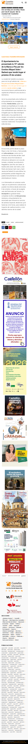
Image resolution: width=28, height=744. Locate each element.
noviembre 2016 (13, 707)
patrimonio (4, 224)
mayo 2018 (22, 697)
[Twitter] (9, 591)
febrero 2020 (11, 687)
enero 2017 (17, 705)
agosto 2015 (4, 715)
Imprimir (5, 232)
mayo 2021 (22, 679)
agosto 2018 (4, 697)
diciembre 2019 (5, 689)
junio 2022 (4, 674)
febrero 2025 (11, 656)
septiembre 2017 (12, 702)
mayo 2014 (15, 722)
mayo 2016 (10, 710)
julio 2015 (10, 715)
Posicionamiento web (21, 742)
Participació (15, 7)
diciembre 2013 (5, 725)
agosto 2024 (13, 659)
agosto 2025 (20, 652)
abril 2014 (22, 722)
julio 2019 (19, 690)
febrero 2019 (4, 694)
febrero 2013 (4, 730)
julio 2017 (4, 703)
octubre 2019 (21, 689)
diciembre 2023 (5, 664)
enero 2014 (17, 723)
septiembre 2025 (12, 652)
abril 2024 (16, 661)
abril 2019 (16, 692)
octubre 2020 (4, 684)
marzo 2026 (10, 649)
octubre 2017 (4, 702)
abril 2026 (4, 649)
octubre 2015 (13, 713)
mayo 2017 (15, 703)
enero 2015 (4, 718)
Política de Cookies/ (11, 742)
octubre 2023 (21, 664)
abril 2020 (22, 685)
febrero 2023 (11, 669)
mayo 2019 (10, 692)
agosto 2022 (13, 672)
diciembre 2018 (18, 694)
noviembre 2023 (13, 664)
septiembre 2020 (12, 684)
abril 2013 (16, 728)
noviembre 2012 (5, 731)
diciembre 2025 (11, 651)
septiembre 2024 (5, 659)
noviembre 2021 (5, 677)
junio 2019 (4, 692)
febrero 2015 (16, 717)
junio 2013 (4, 728)
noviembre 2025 (19, 651)
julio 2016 (19, 708)
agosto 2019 (13, 690)
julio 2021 (10, 679)
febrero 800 (19, 731)
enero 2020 (18, 687)
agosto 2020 (20, 684)
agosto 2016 (13, 708)
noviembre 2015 (5, 713)
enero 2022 (11, 675)
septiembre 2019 (5, 690)
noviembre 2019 (13, 689)
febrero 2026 (17, 649)
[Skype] (22, 591)
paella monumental (19, 222)
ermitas (12, 222)
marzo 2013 (22, 728)
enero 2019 (11, 694)
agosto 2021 (4, 679)
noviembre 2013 (13, 725)
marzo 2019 (22, 692)
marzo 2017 (4, 705)
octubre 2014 (4, 720)
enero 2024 (18, 662)
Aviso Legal (17, 741)
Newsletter (9, 7)
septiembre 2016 (5, 708)
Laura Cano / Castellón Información (13, 57)
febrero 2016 (4, 712)
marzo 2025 (4, 656)
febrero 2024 (11, 662)
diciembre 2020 (11, 682)
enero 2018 (4, 700)
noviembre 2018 (5, 695)
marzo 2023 (4, 669)
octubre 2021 (13, 677)
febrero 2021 (16, 680)
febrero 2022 (4, 675)
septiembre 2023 (5, 666)
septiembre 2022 (5, 672)
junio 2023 (4, 667)
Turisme (21, 7)
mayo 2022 (10, 674)
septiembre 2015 (20, 713)
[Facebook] (3, 227)
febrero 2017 (11, 705)
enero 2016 (11, 712)
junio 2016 (4, 710)
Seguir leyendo (14, 47)
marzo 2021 (9, 680)
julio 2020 (4, 685)
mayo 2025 (15, 654)
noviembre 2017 (19, 700)
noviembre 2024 (13, 657)
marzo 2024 (4, 662)
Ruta (9, 224)
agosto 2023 (13, 666)
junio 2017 (9, 703)
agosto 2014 (20, 720)
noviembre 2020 (19, 682)
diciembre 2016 (5, 707)
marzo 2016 (22, 710)
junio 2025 (9, 654)
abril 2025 (22, 654)
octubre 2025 (4, 652)
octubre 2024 (21, 657)
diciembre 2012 (18, 730)
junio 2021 (16, 679)
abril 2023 (16, 667)
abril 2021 (4, 680)
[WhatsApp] (13, 227)
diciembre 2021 (18, 675)
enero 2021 (4, 682)
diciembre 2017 (11, 700)
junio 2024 (4, 661)
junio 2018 (16, 697)
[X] (6, 227)
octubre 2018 (13, 695)
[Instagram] (12, 591)
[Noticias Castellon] (7, 2)
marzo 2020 (4, 687)
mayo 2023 (10, 667)
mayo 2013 (10, 728)
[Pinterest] (10, 227)
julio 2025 (4, 654)
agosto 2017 (20, 702)
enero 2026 (4, 651)
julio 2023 (19, 666)
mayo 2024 (10, 661)
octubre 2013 (21, 725)
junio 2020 (9, 685)
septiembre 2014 (12, 720)
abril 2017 (22, 703)
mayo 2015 (22, 715)
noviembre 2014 (19, 718)
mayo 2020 (16, 685)
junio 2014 (9, 722)
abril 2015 (4, 717)
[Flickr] (19, 591)
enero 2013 (11, 730)
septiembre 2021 (20, 677)
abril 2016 (16, 710)
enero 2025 (17, 656)
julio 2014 (4, 722)
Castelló (4, 7)
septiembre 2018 (20, 695)
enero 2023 (18, 669)
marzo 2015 (9, 717)
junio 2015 (16, 715)
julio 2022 (19, 672)
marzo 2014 (4, 723)
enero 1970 (12, 731)
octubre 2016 (21, 707)
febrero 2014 (11, 723)
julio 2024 (19, 659)
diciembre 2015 (18, 712)
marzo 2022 (22, 674)
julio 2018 (10, 697)
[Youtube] (15, 591)
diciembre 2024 (5, 657)
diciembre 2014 (11, 718)
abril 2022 (16, 674)
